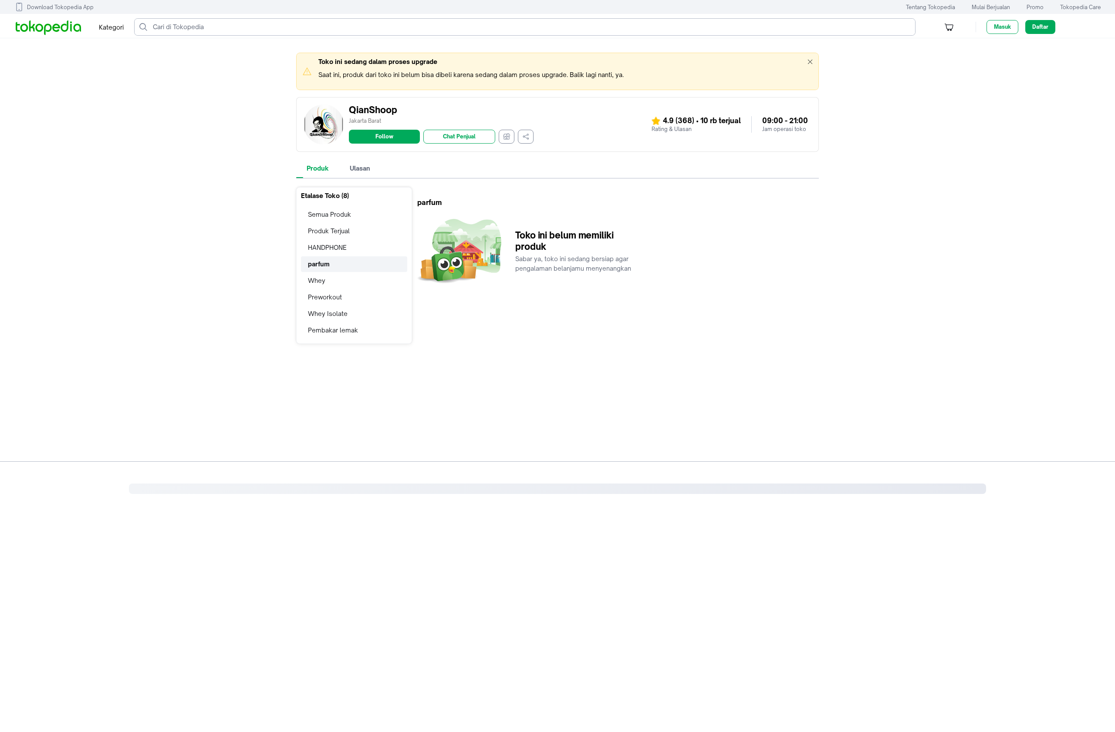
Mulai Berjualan (991, 7)
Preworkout (325, 297)
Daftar (1040, 27)
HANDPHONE (327, 247)
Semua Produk (329, 214)
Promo (1035, 7)
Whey (316, 280)
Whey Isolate (328, 313)
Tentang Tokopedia (930, 7)
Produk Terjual (329, 231)
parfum (319, 264)
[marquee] (557, 71)
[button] (810, 62)
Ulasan (360, 168)
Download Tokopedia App (60, 7)
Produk (318, 168)
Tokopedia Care (1080, 7)
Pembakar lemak (333, 330)
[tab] (317, 168)
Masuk (1002, 27)
